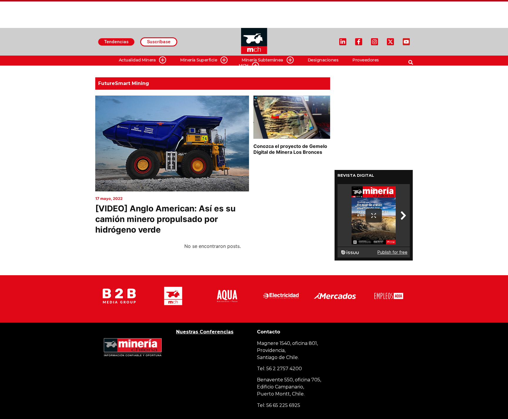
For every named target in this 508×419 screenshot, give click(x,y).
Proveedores (365, 60)
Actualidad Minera (137, 60)
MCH (243, 65)
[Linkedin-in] (342, 41)
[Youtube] (406, 41)
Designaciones (323, 60)
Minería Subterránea (262, 60)
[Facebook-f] (358, 41)
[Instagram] (374, 41)
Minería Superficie (198, 60)
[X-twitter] (390, 41)
